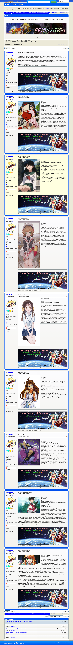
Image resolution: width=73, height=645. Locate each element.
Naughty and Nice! (22, 434)
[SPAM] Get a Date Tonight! (12, 625)
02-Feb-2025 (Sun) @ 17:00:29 (24, 97)
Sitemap (18, 642)
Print (66, 48)
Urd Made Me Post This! (23, 96)
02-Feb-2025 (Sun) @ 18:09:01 (24, 436)
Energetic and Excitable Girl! (24, 550)
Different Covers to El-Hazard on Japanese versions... (17, 632)
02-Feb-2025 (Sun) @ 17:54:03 (24, 219)
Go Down (7, 48)
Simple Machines (13, 642)
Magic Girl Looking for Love (23, 218)
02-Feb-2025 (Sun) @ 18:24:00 (24, 551)
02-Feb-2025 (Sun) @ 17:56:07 (24, 296)
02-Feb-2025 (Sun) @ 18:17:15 (24, 493)
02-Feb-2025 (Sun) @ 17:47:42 (24, 157)
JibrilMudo (13, 633)
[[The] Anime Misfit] (7, 80)
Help (58, 642)
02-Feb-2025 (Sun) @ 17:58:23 (24, 373)
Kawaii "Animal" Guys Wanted (24, 294)
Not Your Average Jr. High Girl (24, 156)
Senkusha (10, 52)
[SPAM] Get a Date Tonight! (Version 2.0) (26, 52)
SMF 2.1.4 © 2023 (7, 642)
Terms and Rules (62, 642)
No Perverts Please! (22, 372)
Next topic (65, 44)
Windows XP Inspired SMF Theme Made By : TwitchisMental (14, 643)
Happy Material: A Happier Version (13, 636)
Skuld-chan (13, 626)
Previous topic (59, 44)
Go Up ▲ (67, 642)
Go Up (7, 611)
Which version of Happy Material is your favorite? (16, 628)
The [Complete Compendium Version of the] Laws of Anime (19, 621)
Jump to (46, 616)
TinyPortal (55, 642)
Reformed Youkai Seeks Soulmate (25, 492)
